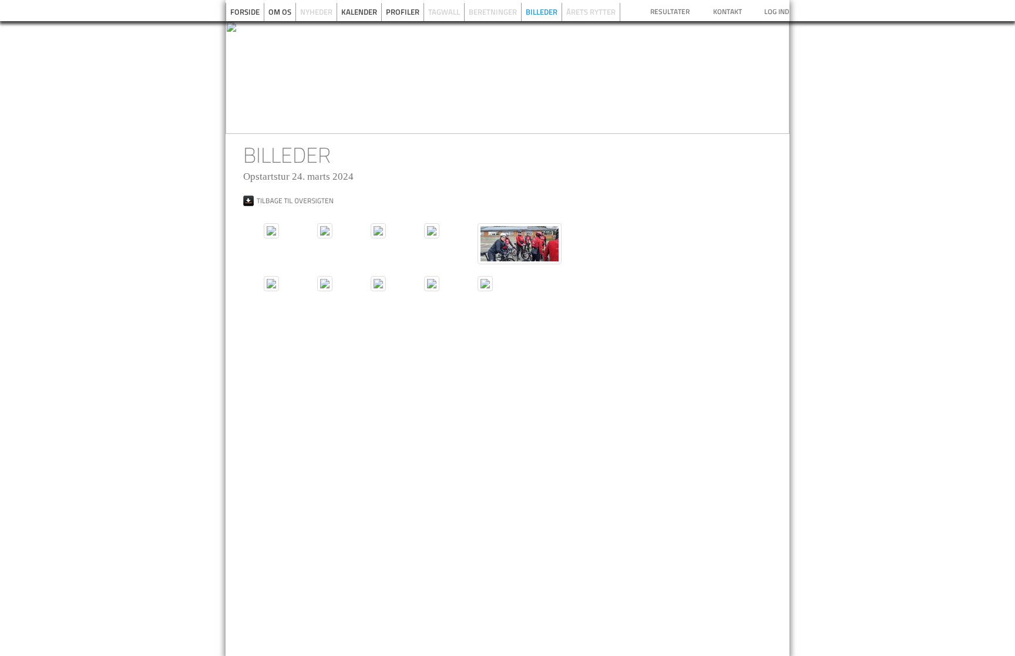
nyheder (316, 12)
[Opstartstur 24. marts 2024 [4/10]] (431, 230)
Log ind (776, 11)
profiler (402, 12)
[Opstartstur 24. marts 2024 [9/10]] (431, 283)
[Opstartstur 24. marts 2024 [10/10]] (485, 283)
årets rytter (591, 12)
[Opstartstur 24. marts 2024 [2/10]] (324, 230)
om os (279, 12)
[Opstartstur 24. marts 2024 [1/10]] (271, 230)
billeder (541, 12)
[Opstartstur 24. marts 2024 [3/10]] (378, 230)
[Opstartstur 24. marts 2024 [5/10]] (520, 243)
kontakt (727, 11)
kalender (359, 12)
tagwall (444, 12)
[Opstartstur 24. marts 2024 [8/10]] (378, 283)
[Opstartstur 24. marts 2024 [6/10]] (271, 283)
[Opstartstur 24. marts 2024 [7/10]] (324, 283)
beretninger (493, 12)
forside (245, 12)
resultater (670, 11)
